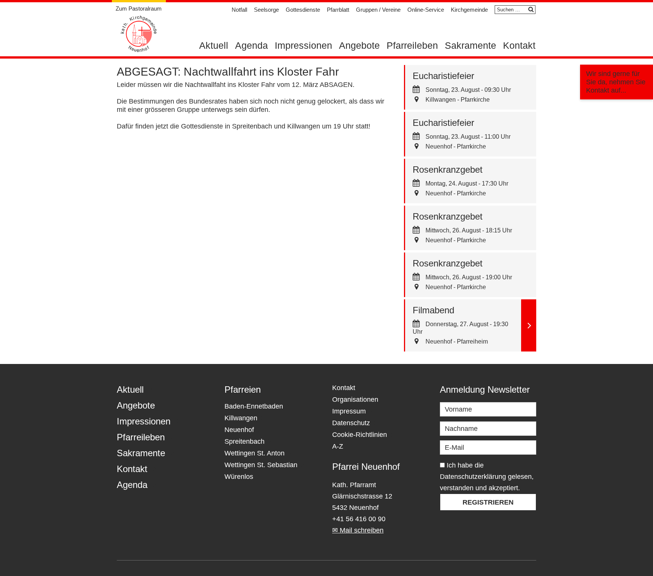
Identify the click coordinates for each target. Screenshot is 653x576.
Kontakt (519, 45)
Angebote (359, 45)
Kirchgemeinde (469, 9)
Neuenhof (239, 430)
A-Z (337, 446)
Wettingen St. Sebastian (260, 465)
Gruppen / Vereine (378, 9)
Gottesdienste (303, 9)
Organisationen (355, 399)
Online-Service (425, 9)
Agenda (251, 45)
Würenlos (238, 476)
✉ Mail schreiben (358, 530)
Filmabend (433, 310)
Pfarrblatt (338, 9)
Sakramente (470, 45)
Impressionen (303, 45)
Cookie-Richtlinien (359, 434)
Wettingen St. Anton (254, 453)
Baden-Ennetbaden (253, 406)
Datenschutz (351, 423)
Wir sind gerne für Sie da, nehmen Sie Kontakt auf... (615, 82)
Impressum (349, 411)
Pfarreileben (412, 45)
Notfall (239, 9)
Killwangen (240, 418)
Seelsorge (266, 9)
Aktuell (213, 45)
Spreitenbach (244, 441)
